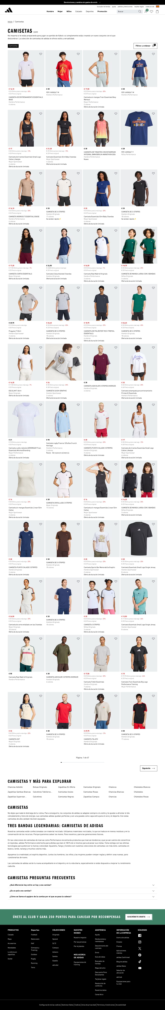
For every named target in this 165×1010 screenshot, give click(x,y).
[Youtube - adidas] (147, 968)
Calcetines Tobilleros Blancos (42, 792)
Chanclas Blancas (116, 792)
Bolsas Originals (40, 787)
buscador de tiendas (103, 6)
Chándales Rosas (141, 797)
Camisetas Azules (65, 792)
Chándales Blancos (142, 787)
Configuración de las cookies (50, 1005)
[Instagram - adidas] (147, 942)
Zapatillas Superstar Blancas (16, 797)
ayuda (114, 6)
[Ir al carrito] (157, 11)
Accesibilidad (121, 1005)
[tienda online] (9, 10)
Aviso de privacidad (89, 1005)
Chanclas (113, 797)
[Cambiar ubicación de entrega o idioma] (157, 7)
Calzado (78, 12)
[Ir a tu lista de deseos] (151, 11)
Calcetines (37, 797)
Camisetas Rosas (90, 792)
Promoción (102, 12)
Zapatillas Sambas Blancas (19, 792)
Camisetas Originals (91, 787)
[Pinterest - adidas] (147, 955)
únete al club (150, 6)
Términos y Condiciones (106, 1005)
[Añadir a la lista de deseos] (41, 54)
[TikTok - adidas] (147, 962)
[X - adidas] (147, 949)
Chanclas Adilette (15, 787)
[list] (71, 46)
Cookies (77, 1005)
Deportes (90, 12)
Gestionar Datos (67, 1005)
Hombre (50, 12)
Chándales (138, 792)
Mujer (60, 12)
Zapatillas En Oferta (66, 787)
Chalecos (112, 787)
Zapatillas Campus (91, 797)
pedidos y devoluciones (125, 6)
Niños (69, 12)
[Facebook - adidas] (147, 936)
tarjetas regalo (139, 6)
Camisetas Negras (66, 797)
